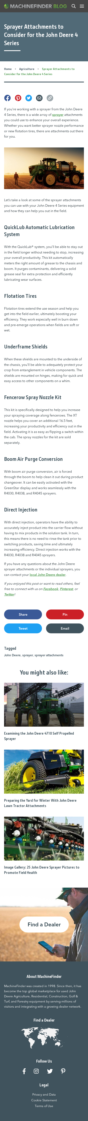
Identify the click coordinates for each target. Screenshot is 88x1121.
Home (8, 69)
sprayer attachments (49, 655)
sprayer (57, 115)
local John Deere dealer (47, 575)
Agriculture (26, 69)
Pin (65, 614)
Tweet (23, 628)
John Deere (12, 655)
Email (65, 628)
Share (23, 614)
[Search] (74, 6)
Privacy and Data (44, 1094)
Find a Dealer (44, 924)
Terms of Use (44, 1106)
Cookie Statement (44, 1100)
